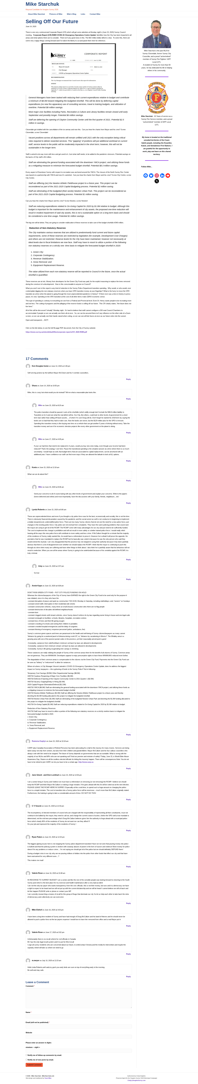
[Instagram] (157, 175)
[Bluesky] (151, 175)
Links (83, 14)
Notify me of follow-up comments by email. (45, 1055)
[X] (157, 181)
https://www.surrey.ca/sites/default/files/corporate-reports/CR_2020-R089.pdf (56, 332)
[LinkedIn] (162, 175)
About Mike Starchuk (36, 14)
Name (28, 1012)
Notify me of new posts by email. (41, 1060)
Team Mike (47, 1078)
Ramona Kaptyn (39, 741)
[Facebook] (145, 175)
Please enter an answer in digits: (39, 1043)
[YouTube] (167, 175)
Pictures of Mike (55, 14)
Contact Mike (95, 14)
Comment (30, 986)
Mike (40, 405)
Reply (128, 379)
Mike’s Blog (71, 14)
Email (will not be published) (38, 1022)
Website (29, 1033)
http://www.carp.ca (85, 762)
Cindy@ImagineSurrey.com (137, 1080)
